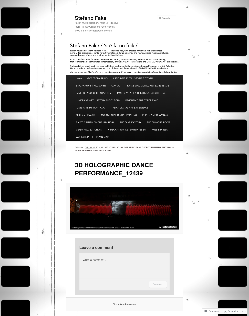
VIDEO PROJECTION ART (89, 129)
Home (79, 78)
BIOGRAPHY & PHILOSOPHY (91, 85)
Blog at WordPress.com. (124, 304)
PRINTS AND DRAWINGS (155, 114)
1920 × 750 (108, 147)
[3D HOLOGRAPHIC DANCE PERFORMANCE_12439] (124, 208)
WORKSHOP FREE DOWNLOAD (92, 136)
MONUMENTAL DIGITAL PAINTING (119, 114)
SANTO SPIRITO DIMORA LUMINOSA (95, 122)
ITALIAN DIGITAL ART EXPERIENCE (129, 107)
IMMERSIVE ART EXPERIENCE (141, 100)
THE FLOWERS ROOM (158, 122)
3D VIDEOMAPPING (97, 78)
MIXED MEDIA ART (86, 114)
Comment (158, 284)
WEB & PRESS (160, 129)
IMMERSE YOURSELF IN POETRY (93, 92)
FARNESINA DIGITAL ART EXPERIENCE (148, 85)
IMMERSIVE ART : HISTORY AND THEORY (98, 100)
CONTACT (116, 85)
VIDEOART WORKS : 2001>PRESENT (127, 129)
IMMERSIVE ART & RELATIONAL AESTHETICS (141, 92)
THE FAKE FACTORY (130, 122)
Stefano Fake (91, 17)
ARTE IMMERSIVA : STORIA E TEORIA (133, 78)
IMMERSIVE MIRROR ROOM (91, 107)
